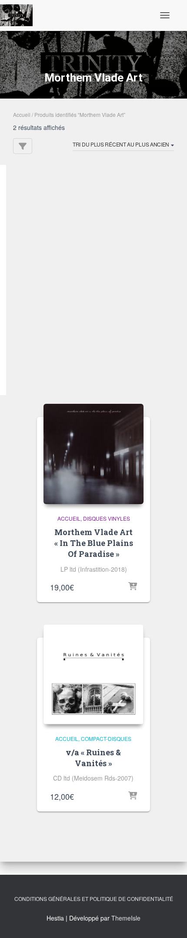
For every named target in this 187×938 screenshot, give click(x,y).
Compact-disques (106, 738)
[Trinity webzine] (19, 15)
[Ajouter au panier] (132, 587)
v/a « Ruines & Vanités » (93, 757)
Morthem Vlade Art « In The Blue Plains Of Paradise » (93, 543)
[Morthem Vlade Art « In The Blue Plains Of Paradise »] (93, 454)
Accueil (21, 114)
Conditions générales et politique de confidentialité (93, 898)
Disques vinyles (106, 518)
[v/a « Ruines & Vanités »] (93, 674)
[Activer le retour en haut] (170, 920)
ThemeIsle (125, 918)
